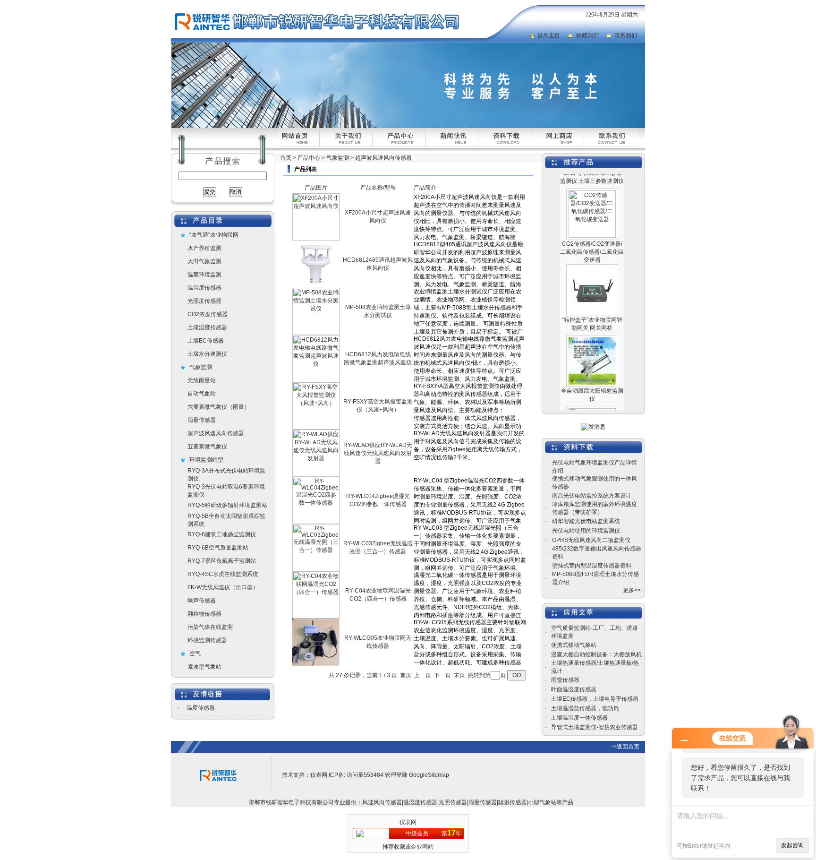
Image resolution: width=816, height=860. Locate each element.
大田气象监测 (204, 261)
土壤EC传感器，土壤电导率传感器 (594, 699)
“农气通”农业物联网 (213, 235)
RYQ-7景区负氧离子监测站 (221, 561)
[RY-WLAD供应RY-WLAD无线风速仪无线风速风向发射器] (316, 475)
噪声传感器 (201, 600)
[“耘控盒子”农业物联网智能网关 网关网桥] (592, 296)
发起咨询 (792, 845)
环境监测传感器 (207, 640)
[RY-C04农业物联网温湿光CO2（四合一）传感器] (316, 616)
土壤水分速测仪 (207, 354)
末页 (459, 675)
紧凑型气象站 (204, 666)
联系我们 (625, 35)
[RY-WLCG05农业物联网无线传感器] (316, 664)
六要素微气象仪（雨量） (218, 407)
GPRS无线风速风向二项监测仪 (591, 540)
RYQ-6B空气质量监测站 (217, 547)
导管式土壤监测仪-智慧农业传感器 (594, 727)
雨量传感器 (201, 420)
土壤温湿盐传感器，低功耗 (585, 708)
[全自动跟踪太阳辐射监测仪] (592, 367)
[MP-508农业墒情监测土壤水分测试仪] (316, 333)
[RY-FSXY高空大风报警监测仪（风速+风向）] (316, 427)
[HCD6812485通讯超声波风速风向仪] (316, 286)
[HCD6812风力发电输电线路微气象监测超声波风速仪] (316, 380)
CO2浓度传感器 (207, 314)
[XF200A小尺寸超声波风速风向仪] (316, 238)
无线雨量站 (201, 380)
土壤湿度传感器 (207, 327)
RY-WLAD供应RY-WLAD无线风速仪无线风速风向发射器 (377, 453)
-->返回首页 (624, 746)
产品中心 (309, 158)
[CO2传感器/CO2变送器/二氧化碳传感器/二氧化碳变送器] (592, 220)
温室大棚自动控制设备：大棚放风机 (596, 654)
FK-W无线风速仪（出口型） (222, 587)
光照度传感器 (204, 301)
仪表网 (318, 775)
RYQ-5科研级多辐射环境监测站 (227, 505)
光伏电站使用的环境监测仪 (586, 530)
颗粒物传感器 (204, 614)
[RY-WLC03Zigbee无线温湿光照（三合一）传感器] (316, 569)
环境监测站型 (206, 459)
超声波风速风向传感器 (215, 433)
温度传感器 (201, 708)
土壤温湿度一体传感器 (579, 717)
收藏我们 (587, 35)
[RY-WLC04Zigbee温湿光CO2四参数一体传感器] (316, 522)
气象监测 (200, 367)
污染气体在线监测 (210, 627)
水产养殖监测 (204, 248)
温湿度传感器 (204, 287)
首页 (285, 158)
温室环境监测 (204, 274)
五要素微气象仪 (207, 446)
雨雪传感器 (565, 680)
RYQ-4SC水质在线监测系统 (222, 574)
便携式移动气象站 (573, 645)
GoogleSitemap (429, 775)
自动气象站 (201, 393)
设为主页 (548, 35)
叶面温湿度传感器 (573, 689)
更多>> (632, 590)
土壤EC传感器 (205, 340)
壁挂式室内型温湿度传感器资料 (591, 565)
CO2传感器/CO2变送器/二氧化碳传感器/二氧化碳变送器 (592, 236)
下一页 (442, 675)
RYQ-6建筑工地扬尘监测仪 (221, 534)
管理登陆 (396, 775)
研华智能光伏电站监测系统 (586, 521)
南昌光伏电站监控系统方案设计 (591, 495)
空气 (195, 653)
